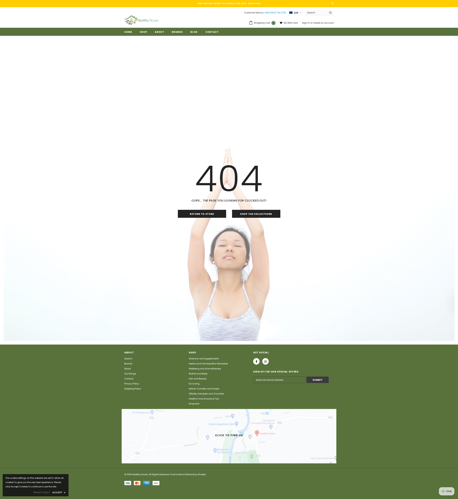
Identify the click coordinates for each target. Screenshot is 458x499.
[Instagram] (265, 361)
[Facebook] (256, 361)
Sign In (306, 22)
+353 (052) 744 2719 (275, 12)
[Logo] (141, 20)
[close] (332, 3)
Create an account (323, 22)
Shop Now (254, 3)
